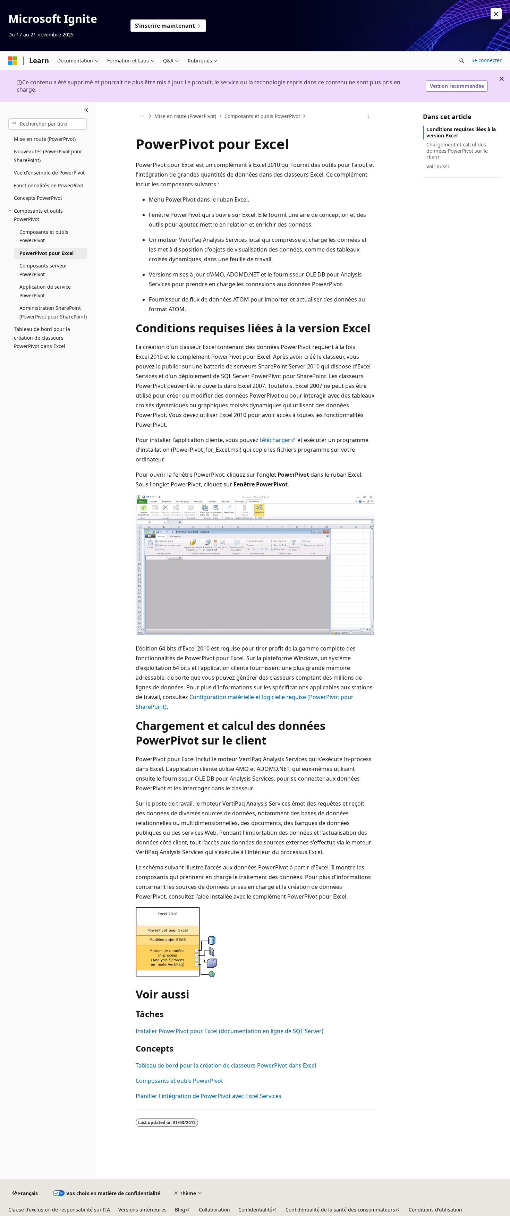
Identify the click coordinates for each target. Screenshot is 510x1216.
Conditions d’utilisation (435, 1209)
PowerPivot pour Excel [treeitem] (46, 253)
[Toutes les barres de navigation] (142, 116)
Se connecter (486, 60)
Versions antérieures (142, 1209)
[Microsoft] (12, 60)
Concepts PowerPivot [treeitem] (38, 198)
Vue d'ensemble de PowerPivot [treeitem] (49, 172)
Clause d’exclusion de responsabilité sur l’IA (59, 1209)
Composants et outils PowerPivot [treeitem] (43, 236)
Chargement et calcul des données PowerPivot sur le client (457, 150)
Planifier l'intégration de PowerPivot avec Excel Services (208, 1096)
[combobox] (47, 123)
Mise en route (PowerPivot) (185, 116)
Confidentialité (255, 1209)
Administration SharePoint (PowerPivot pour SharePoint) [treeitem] (53, 312)
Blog (180, 1209)
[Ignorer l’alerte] (496, 13)
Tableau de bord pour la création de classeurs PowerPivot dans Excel (226, 1065)
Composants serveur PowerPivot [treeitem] (43, 270)
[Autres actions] (368, 116)
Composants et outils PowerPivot (262, 116)
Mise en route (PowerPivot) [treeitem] (45, 139)
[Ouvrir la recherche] (462, 60)
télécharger (275, 440)
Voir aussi (437, 166)
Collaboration (214, 1209)
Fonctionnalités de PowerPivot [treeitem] (48, 185)
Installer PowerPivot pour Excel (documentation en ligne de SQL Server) (229, 1031)
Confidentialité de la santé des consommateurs (340, 1209)
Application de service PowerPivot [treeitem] (45, 291)
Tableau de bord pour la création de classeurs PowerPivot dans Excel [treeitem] (42, 337)
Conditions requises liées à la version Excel (461, 132)
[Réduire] (86, 110)
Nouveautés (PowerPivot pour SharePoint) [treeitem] (48, 155)
